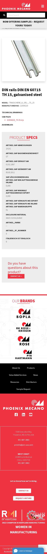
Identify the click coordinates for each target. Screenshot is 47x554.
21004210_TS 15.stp (15, 120)
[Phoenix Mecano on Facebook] (16, 414)
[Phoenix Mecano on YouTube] (30, 414)
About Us (16, 368)
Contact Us (15, 276)
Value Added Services (17, 375)
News (35, 375)
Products (31, 368)
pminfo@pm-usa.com (23, 445)
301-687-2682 (23, 440)
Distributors (31, 382)
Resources (14, 382)
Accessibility (9, 551)
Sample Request (23, 389)
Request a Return (23, 498)
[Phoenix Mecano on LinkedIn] (23, 414)
